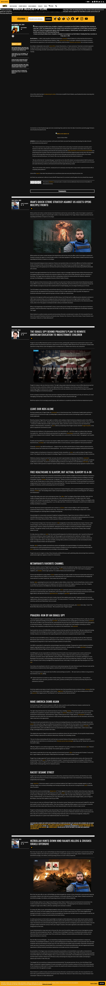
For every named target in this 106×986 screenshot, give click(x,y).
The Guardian (86, 826)
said (31, 662)
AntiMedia (51, 182)
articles (62, 826)
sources (63, 741)
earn (53, 425)
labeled (65, 712)
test (48, 460)
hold (86, 785)
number (51, 826)
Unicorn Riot (52, 46)
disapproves (53, 791)
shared (78, 605)
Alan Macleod (24, 333)
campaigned (81, 714)
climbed (86, 726)
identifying (70, 433)
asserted (34, 693)
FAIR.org (81, 826)
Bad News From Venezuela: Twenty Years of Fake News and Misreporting (52, 824)
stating (43, 479)
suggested (60, 691)
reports (38, 173)
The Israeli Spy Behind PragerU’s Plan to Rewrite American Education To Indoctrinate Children (58, 333)
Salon (91, 826)
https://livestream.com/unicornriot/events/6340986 (80, 150)
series (61, 568)
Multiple (59, 741)
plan (44, 760)
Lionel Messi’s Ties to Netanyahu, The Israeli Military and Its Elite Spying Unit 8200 (20, 55)
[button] (87, 1)
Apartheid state (54, 593)
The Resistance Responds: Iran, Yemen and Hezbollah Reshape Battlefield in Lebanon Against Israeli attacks (20, 66)
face (62, 589)
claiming (87, 689)
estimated (54, 412)
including (41, 442)
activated (64, 38)
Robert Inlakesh (24, 203)
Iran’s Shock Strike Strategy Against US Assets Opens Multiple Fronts (60, 203)
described (85, 461)
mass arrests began (64, 40)
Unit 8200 (55, 620)
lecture (62, 507)
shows (52, 574)
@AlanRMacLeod (34, 828)
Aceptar (102, 983)
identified (83, 647)
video (62, 496)
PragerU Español (86, 425)
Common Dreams (53, 827)
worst (31, 549)
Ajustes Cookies (93, 983)
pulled (31, 724)
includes (40, 570)
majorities (35, 783)
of (54, 826)
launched (86, 458)
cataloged (70, 741)
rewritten (38, 446)
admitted (91, 620)
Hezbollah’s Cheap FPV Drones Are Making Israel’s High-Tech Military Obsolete (19, 72)
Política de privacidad (47, 984)
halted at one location (75, 42)
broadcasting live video (49, 94)
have (66, 741)
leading (69, 711)
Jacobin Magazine (41, 827)
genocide (67, 593)
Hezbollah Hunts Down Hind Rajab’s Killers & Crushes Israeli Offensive (20, 60)
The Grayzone (33, 827)
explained (75, 626)
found (63, 793)
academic (57, 826)
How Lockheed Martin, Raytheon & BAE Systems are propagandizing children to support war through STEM (20, 49)
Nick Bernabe (24, 27)
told (47, 534)
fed (58, 523)
